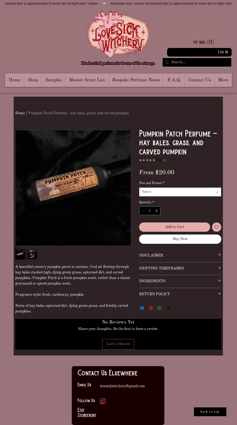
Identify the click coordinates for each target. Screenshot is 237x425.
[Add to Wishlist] (216, 227)
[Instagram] (103, 401)
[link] (211, 41)
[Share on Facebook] (142, 308)
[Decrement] (143, 211)
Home (20, 113)
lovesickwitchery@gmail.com (122, 386)
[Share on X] (168, 308)
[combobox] (180, 192)
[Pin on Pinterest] (151, 308)
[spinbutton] (150, 211)
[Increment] (157, 211)
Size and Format (152, 183)
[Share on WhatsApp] (159, 308)
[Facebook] (110, 401)
